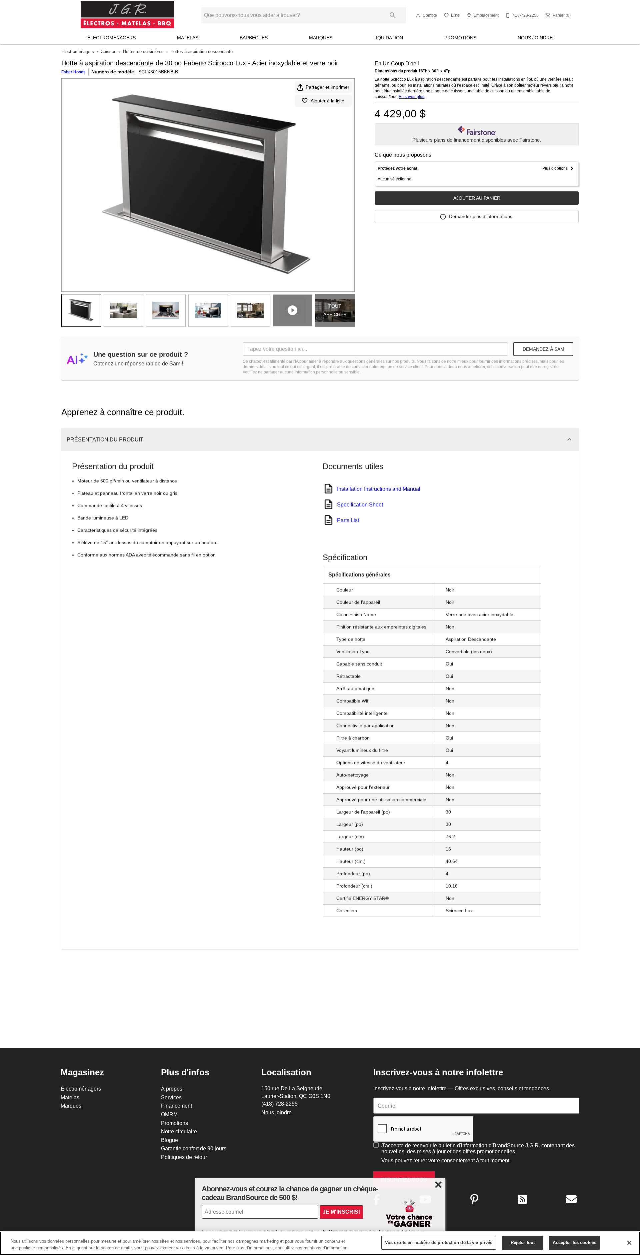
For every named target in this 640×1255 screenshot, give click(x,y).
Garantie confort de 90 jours (193, 1148)
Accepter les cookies (574, 1242)
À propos (171, 1089)
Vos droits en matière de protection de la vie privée (439, 1242)
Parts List (348, 520)
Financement (176, 1106)
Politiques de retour (184, 1157)
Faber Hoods (73, 71)
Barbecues (254, 37)
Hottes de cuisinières (143, 51)
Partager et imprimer (327, 87)
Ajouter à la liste (327, 100)
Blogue (169, 1140)
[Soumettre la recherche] (392, 15)
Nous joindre (535, 37)
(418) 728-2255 (279, 1104)
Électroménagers (111, 37)
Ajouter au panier (476, 198)
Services (171, 1097)
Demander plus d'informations (480, 216)
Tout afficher (335, 310)
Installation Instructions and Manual (378, 489)
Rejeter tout (523, 1242)
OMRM (169, 1114)
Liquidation (388, 37)
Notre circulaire (179, 1131)
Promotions (460, 37)
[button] (418, 15)
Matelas (187, 37)
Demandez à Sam (543, 349)
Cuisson (108, 51)
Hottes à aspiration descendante (201, 51)
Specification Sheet (360, 504)
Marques (320, 37)
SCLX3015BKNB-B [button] (158, 71)
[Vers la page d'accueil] (127, 15)
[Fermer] (629, 1242)
